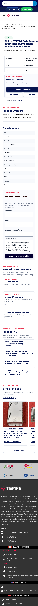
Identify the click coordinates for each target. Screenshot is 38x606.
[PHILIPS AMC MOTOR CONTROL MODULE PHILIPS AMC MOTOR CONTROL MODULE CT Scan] (15, 414)
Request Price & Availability (19, 256)
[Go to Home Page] (2, 24)
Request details (10, 239)
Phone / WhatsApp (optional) (15, 230)
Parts (20, 100)
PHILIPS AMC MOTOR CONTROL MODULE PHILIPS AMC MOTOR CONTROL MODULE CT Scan (15, 434)
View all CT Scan (9, 398)
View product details (12, 442)
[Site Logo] (13, 15)
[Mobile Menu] (4, 15)
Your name (8, 211)
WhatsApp (14, 94)
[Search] (35, 3)
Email (7, 220)
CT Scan (16, 100)
